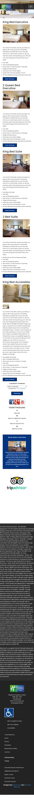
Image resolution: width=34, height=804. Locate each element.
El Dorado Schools (10, 781)
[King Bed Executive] (17, 33)
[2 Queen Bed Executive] (17, 100)
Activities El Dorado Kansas (8, 527)
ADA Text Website (13, 724)
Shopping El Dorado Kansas (17, 618)
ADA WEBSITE (7, 2)
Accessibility (11, 728)
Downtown (3, 563)
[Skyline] (8, 6)
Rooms (7, 741)
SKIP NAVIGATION (25, 2)
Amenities (8, 745)
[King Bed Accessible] (17, 293)
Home (6, 738)
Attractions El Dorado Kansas (15, 547)
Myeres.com (16, 785)
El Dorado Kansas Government (14, 767)
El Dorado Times (10, 778)
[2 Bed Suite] (17, 228)
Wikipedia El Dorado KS (12, 771)
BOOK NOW (17, 393)
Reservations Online (11, 748)
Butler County (9, 774)
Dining (27, 555)
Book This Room (9, 79)
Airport (17, 539)
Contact (7, 752)
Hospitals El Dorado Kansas (8, 608)
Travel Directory (10, 735)
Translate (23, 388)
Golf (31, 567)
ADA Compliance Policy (14, 721)
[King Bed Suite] (17, 163)
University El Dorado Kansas (13, 630)
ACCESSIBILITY (15, 2)
